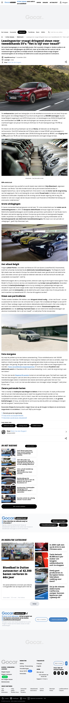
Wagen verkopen (6, 674)
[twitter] (66, 673)
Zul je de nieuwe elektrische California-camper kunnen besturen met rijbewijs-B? (57, 592)
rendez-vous (15, 692)
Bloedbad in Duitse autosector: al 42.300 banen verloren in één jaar (17, 572)
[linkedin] (62, 673)
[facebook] (55, 673)
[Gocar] (10, 2)
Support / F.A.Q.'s (42, 679)
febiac (51, 690)
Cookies (6, 698)
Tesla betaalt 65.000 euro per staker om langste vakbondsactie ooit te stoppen (57, 559)
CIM (45, 698)
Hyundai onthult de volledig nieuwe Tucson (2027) (26, 498)
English (39, 666)
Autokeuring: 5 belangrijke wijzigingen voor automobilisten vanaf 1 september (25, 490)
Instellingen (16, 698)
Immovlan (23, 673)
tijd (2, 688)
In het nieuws (10, 37)
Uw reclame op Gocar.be (43, 675)
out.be (42, 688)
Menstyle (52, 688)
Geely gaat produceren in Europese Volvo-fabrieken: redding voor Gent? (57, 575)
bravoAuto (4, 692)
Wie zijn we (40, 672)
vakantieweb (34, 688)
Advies (22, 663)
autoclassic (33, 690)
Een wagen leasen (7, 679)
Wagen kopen (5, 672)
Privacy (24, 698)
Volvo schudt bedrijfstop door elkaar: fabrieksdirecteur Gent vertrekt (25, 471)
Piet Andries (21, 597)
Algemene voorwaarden (36, 698)
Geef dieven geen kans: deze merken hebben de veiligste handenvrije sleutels (25, 453)
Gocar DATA (23, 671)
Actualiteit (54, 2)
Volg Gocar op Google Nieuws (13, 415)
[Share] (66, 62)
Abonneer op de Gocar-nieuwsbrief (15, 418)
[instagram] (58, 673)
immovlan (24, 688)
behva (41, 690)
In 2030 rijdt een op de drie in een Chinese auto (57, 547)
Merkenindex (5, 682)
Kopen (39, 2)
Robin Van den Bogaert (14, 62)
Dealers (45, 2)
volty (12, 688)
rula (2, 690)
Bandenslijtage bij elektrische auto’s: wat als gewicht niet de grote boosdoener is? (25, 480)
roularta (23, 692)
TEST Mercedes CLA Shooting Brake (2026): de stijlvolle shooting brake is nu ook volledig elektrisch (25, 462)
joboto (23, 690)
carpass (61, 690)
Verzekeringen (24, 668)
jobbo (12, 690)
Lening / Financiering (26, 666)
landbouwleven (63, 688)
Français (39, 663)
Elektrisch (20, 37)
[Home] (2, 37)
